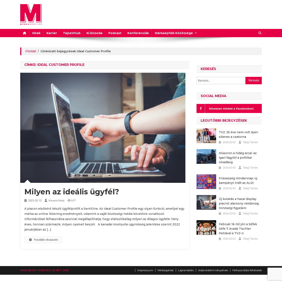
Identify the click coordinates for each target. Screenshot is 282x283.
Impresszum (145, 270)
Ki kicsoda (94, 33)
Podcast (114, 33)
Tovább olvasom (46, 239)
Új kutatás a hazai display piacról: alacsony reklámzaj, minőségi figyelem (239, 203)
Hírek (36, 33)
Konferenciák (138, 33)
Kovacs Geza (56, 200)
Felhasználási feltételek (247, 270)
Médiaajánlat (166, 270)
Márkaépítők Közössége (174, 33)
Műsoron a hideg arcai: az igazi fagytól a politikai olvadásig (238, 157)
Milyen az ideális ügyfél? (71, 191)
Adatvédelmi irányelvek (213, 270)
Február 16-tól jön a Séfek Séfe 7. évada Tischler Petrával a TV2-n (238, 228)
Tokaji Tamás (250, 142)
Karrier (51, 33)
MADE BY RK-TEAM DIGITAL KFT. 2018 (44, 270)
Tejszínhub (72, 33)
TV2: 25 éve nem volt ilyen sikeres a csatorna (238, 134)
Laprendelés (186, 270)
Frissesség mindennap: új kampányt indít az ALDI (238, 180)
